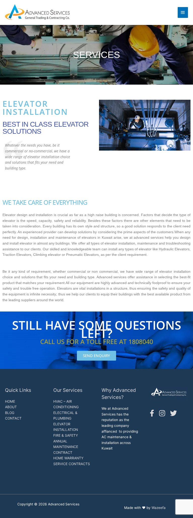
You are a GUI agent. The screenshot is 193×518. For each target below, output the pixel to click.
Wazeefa (159, 508)
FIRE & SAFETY (65, 435)
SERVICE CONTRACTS (71, 464)
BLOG (9, 413)
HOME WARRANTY (68, 458)
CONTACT (13, 418)
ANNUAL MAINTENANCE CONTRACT (65, 447)
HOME (10, 401)
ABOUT (11, 407)
